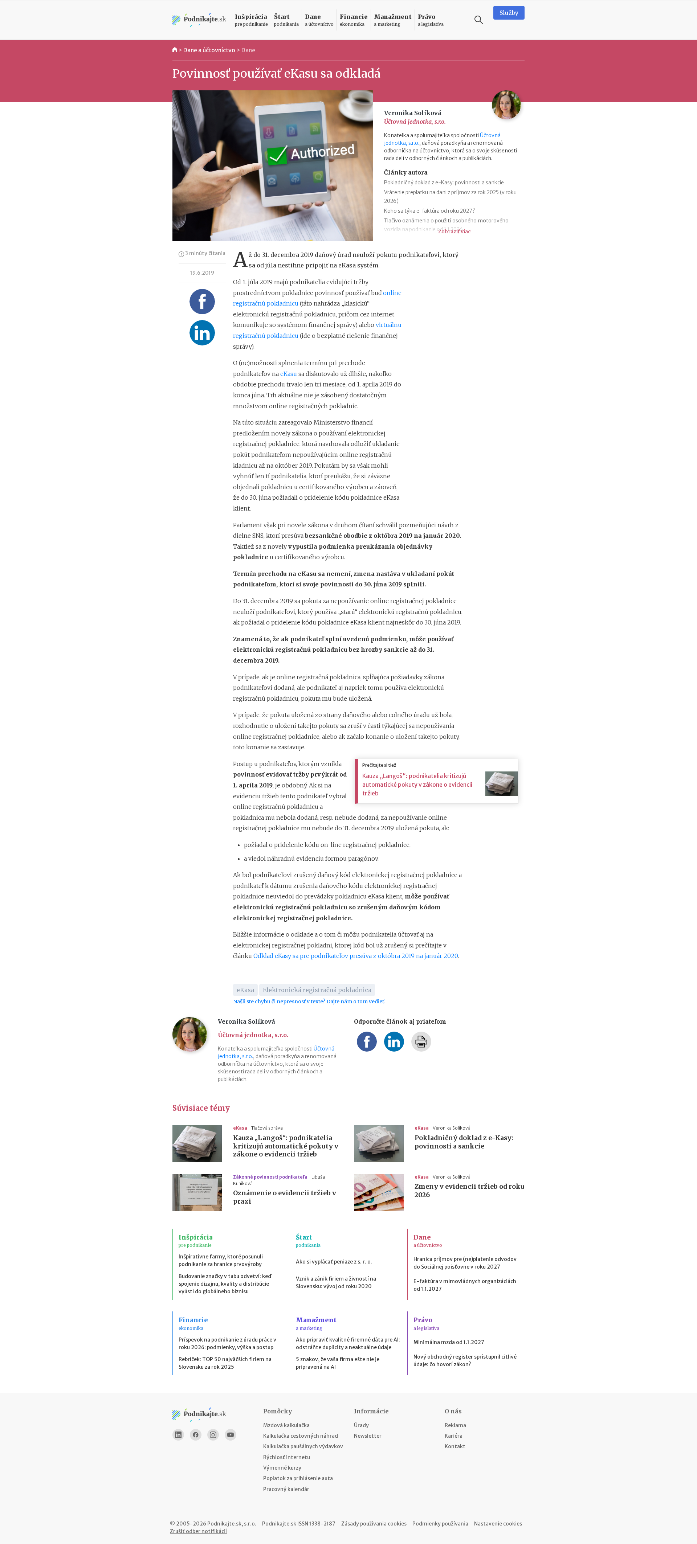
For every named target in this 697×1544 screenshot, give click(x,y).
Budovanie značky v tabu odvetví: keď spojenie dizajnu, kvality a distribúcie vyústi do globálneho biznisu (225, 1284)
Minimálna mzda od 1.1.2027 (448, 1342)
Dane (248, 50)
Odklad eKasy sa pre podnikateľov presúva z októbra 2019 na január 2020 (355, 955)
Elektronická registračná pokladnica (317, 990)
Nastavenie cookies (498, 1523)
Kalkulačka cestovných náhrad (300, 1436)
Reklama (455, 1425)
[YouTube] (230, 1435)
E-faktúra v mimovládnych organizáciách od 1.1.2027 (464, 1285)
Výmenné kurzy (282, 1468)
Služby (509, 12)
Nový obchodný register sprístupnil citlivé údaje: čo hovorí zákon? (465, 1360)
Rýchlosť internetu (286, 1457)
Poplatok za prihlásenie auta (298, 1478)
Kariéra (453, 1436)
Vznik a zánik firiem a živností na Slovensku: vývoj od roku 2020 (336, 1282)
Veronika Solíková (451, 1128)
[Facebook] (195, 1435)
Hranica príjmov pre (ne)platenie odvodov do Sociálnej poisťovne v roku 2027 (465, 1263)
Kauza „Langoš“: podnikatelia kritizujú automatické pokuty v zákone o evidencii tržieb (417, 784)
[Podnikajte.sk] (199, 20)
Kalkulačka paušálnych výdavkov (303, 1446)
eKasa (245, 990)
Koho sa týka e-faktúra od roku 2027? (429, 211)
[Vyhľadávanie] (479, 20)
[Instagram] (213, 1435)
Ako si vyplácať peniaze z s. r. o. (334, 1261)
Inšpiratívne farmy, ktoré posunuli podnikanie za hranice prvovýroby (221, 1260)
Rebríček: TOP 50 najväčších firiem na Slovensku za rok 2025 (225, 1363)
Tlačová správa (267, 1128)
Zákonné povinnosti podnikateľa (270, 1177)
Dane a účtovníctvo (209, 50)
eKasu (288, 373)
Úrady (361, 1425)
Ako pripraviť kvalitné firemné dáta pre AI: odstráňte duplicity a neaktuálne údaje (348, 1343)
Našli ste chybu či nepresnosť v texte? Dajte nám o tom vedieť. (309, 1001)
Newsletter (368, 1436)
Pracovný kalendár (286, 1489)
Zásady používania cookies (374, 1523)
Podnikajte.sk (279, 1523)
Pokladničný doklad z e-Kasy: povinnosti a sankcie (444, 182)
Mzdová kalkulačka (286, 1425)
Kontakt (455, 1446)
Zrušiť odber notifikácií (198, 1531)
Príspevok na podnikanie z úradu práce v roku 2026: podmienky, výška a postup (227, 1343)
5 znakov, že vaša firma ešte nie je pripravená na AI (337, 1363)
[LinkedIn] (178, 1435)
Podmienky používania (440, 1523)
